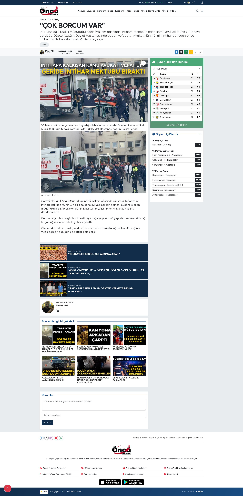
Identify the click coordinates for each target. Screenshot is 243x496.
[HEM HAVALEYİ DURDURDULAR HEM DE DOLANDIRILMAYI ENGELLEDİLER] (93, 366)
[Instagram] (51, 438)
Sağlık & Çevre (155, 438)
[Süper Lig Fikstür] (200, 134)
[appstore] (110, 482)
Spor (110, 11)
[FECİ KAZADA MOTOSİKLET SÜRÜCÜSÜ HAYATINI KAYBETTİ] (93, 335)
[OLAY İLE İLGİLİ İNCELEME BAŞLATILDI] (129, 366)
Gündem (101, 11)
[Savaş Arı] (48, 307)
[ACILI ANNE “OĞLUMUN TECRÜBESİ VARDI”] (129, 335)
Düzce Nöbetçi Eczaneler (54, 468)
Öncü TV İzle (169, 11)
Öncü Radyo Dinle (150, 11)
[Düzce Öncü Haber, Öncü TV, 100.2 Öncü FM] (49, 11)
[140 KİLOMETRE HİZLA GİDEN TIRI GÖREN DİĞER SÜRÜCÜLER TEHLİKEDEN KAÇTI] (58, 335)
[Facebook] (42, 438)
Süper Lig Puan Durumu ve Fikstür (57, 474)
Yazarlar (78, 3)
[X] (46, 438)
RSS (45, 492)
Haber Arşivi (172, 474)
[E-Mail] (58, 311)
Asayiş (81, 11)
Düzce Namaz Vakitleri (136, 468)
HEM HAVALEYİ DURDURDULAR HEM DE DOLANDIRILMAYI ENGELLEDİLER (93, 380)
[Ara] (197, 11)
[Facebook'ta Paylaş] (176, 52)
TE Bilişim (199, 492)
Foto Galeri (49, 3)
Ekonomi (119, 11)
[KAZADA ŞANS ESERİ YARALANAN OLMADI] (58, 366)
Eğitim (189, 438)
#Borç (44, 45)
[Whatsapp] (61, 438)
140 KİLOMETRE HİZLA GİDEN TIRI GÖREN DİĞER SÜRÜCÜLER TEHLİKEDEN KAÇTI (57, 349)
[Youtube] (56, 438)
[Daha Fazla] (191, 52)
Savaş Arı (62, 305)
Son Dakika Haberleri (134, 474)
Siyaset (91, 11)
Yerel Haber (133, 11)
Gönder (47, 422)
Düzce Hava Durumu (93, 468)
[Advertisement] (176, 221)
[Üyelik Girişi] (201, 2)
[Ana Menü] (202, 11)
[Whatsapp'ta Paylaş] (186, 52)
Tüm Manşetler (90, 474)
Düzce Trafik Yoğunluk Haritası (180, 468)
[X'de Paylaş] (181, 52)
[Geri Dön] (7, 488)
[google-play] (133, 482)
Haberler (44, 20)
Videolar (64, 3)
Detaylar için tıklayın (176, 125)
